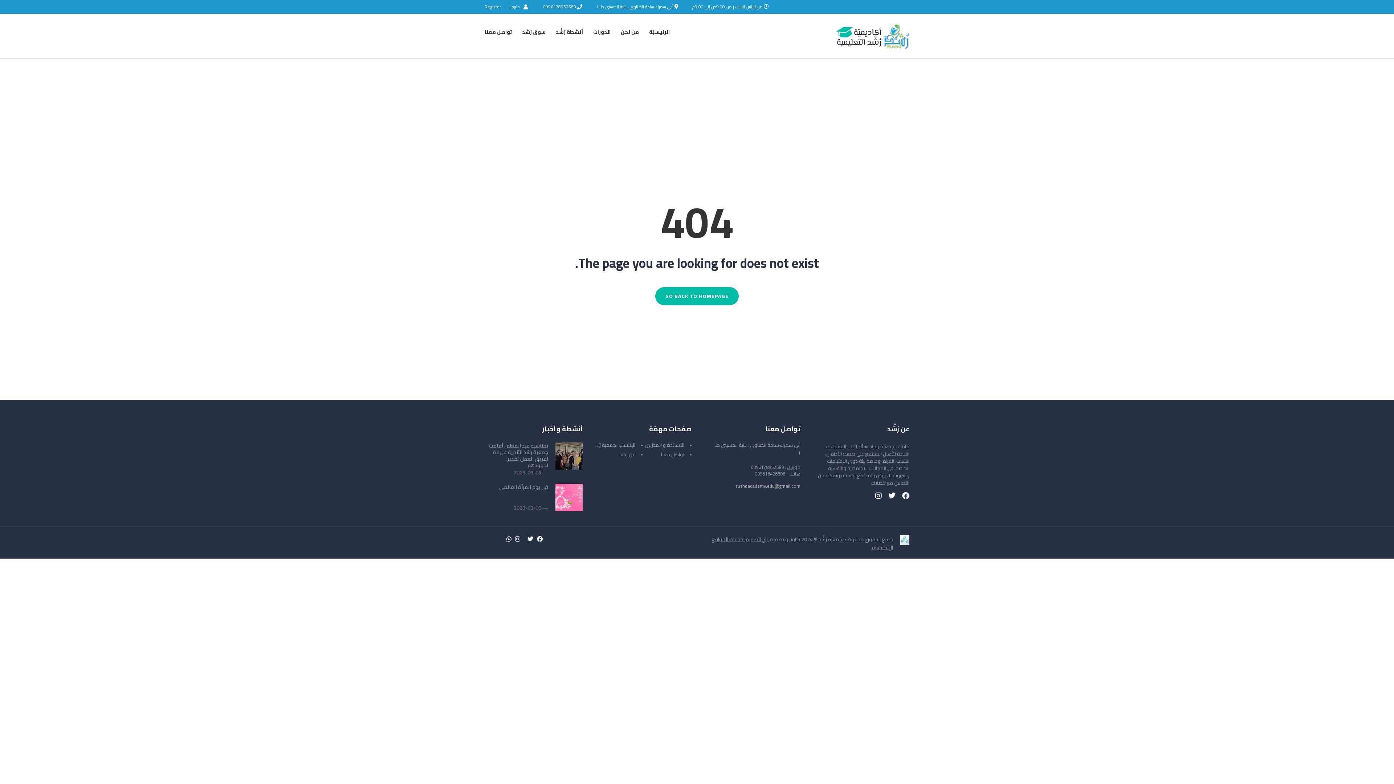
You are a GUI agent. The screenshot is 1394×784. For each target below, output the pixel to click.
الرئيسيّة (659, 32)
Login (514, 6)
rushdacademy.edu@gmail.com (768, 486)
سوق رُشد (534, 32)
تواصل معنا (498, 32)
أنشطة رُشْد (569, 32)
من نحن (630, 32)
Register (493, 7)
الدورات (602, 32)
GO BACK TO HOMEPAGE (697, 296)
